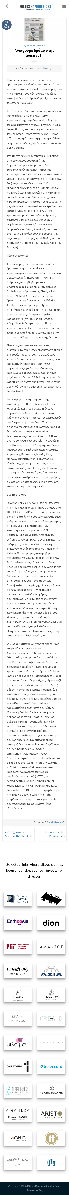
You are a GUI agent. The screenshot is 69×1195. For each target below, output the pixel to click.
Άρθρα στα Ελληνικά (34, 45)
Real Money (43, 68)
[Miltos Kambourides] (35, 6)
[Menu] (64, 6)
